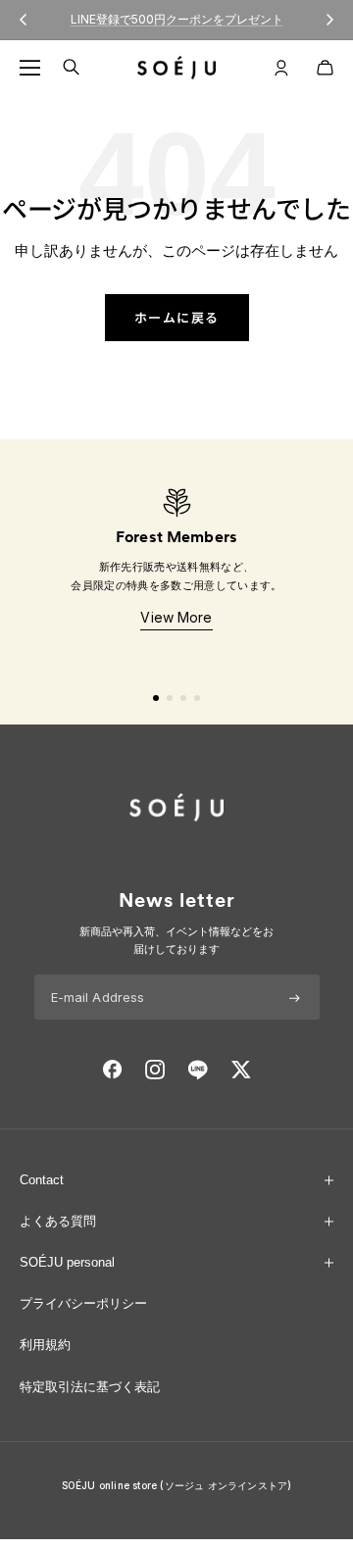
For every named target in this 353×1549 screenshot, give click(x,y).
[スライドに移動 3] (183, 698)
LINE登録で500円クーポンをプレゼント (177, 13)
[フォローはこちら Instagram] (155, 1069)
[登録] (294, 997)
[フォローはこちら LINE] (197, 1069)
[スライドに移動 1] (156, 698)
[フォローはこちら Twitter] (241, 1069)
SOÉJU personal (67, 1262)
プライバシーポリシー (83, 1303)
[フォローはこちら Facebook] (112, 1069)
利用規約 (45, 1344)
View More (176, 617)
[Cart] (325, 67)
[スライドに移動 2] (170, 698)
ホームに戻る (177, 317)
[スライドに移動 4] (197, 698)
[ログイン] (281, 67)
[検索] (71, 67)
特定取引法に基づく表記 (90, 1386)
